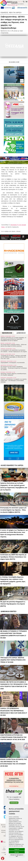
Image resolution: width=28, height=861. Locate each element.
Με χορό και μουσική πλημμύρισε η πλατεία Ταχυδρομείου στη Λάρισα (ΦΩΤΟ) (12, 604)
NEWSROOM (7, 333)
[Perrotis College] (14, 304)
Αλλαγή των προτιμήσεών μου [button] (16, 855)
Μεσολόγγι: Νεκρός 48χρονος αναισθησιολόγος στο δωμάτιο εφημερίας (13, 374)
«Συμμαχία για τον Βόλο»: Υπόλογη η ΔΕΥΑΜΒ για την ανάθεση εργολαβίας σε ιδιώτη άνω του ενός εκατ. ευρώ (13, 356)
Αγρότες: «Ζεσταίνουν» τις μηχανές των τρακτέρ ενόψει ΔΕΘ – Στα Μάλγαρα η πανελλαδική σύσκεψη (14, 380)
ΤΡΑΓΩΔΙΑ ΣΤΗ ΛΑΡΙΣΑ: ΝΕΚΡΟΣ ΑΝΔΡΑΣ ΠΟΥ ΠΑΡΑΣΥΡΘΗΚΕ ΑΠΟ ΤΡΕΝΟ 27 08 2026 (13, 660)
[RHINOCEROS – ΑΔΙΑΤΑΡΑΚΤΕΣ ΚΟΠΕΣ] (14, 251)
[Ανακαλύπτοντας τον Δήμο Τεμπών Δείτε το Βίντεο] (14, 74)
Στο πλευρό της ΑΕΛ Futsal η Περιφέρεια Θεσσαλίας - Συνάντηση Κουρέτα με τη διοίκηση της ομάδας (14, 367)
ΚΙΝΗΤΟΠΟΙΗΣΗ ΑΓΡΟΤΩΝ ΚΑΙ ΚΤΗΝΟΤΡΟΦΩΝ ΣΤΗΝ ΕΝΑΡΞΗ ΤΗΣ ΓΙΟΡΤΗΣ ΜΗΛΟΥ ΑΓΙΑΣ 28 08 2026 (13, 737)
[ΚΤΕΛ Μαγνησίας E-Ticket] (14, 144)
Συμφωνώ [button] (16, 849)
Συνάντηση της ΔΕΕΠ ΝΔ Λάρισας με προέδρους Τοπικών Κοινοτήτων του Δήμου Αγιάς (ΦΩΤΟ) (13, 557)
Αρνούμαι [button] (17, 852)
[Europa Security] (14, 237)
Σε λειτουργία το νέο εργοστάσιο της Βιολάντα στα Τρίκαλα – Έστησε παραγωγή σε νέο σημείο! (14, 350)
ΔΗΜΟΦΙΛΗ (21, 333)
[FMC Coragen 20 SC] (14, 109)
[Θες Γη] (14, 269)
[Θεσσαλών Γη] (14, 162)
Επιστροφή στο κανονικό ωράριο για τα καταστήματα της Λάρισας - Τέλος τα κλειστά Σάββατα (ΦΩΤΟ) (13, 510)
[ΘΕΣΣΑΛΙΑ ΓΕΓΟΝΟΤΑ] (14, 158)
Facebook (6, 842)
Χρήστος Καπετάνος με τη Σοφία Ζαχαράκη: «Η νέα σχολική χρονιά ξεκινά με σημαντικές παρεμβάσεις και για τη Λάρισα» (13, 338)
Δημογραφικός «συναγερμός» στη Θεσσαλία (13, 362)
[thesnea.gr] (14, 796)
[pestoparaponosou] (14, 440)
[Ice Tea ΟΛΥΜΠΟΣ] (14, 393)
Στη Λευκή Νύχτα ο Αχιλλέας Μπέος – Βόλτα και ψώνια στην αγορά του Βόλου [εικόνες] (13, 345)
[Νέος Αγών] (14, 779)
